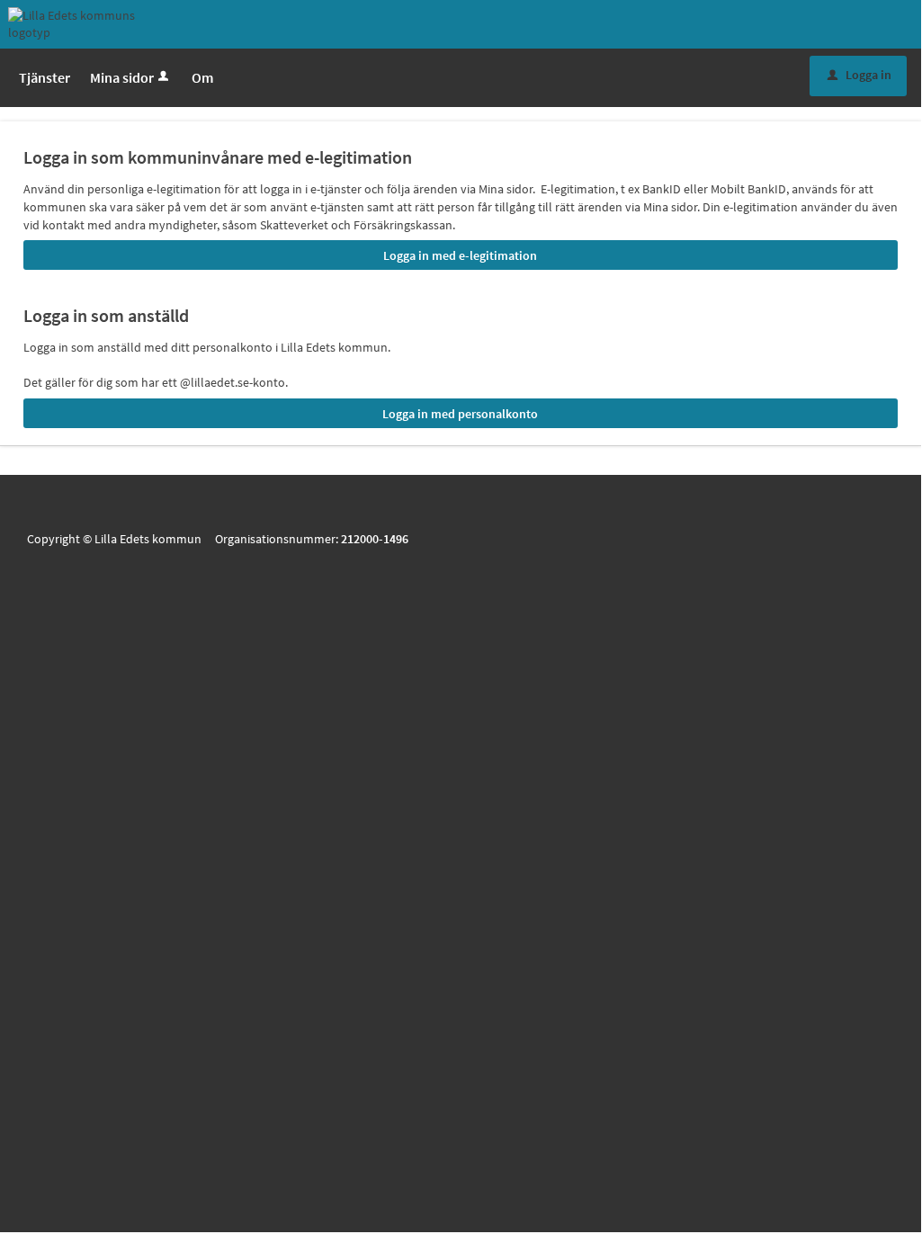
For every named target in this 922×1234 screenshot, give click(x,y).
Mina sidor (122, 77)
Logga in (859, 75)
